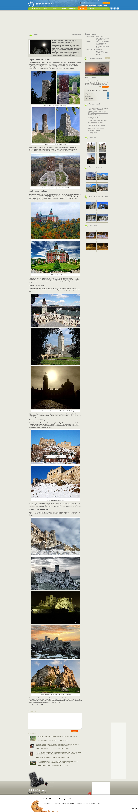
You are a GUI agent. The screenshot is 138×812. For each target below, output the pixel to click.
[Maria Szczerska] (32, 748)
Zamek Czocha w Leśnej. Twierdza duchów (97, 126)
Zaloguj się (100, 0)
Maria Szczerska (44, 748)
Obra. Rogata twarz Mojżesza (95, 122)
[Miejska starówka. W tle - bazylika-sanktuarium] (91, 147)
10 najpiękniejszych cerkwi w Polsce (97, 111)
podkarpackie (100, 38)
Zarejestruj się (107, 0)
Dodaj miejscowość (102, 5)
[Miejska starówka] (102, 147)
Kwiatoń (87, 95)
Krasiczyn (99, 49)
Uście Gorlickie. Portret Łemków (96, 128)
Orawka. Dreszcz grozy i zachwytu (96, 119)
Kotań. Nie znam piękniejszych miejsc (97, 120)
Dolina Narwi (88, 96)
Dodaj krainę (92, 5)
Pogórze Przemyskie (102, 42)
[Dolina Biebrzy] (97, 76)
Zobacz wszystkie (76, 34)
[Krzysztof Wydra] (33, 765)
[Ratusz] (91, 158)
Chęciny (105, 52)
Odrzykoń (99, 54)
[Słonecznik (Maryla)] (31, 756)
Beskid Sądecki (89, 98)
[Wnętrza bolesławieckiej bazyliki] (102, 158)
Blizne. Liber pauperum (94, 133)
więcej (107, 58)
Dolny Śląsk (92, 137)
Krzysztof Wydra (45, 765)
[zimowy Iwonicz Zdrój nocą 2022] (91, 235)
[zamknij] (134, 808)
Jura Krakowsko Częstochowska (101, 44)
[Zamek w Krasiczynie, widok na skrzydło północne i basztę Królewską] (102, 187)
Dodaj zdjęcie (84, 5)
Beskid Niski (99, 41)
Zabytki (35, 34)
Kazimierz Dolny (89, 93)
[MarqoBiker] (33, 740)
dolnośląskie (100, 36)
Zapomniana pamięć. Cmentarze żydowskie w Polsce (96, 116)
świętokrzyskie (100, 39)
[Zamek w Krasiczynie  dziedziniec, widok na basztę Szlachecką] (102, 176)
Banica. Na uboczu (92, 132)
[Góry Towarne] (91, 205)
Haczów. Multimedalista (94, 130)
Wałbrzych (99, 52)
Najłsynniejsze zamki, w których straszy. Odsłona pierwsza (98, 113)
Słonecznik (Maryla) (45, 757)
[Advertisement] (69, 22)
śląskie (107, 38)
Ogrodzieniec (100, 51)
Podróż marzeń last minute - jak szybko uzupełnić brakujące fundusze (98, 109)
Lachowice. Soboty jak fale (94, 124)
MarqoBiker (44, 740)
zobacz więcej (105, 87)
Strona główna (35, 8)
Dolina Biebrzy (90, 78)
